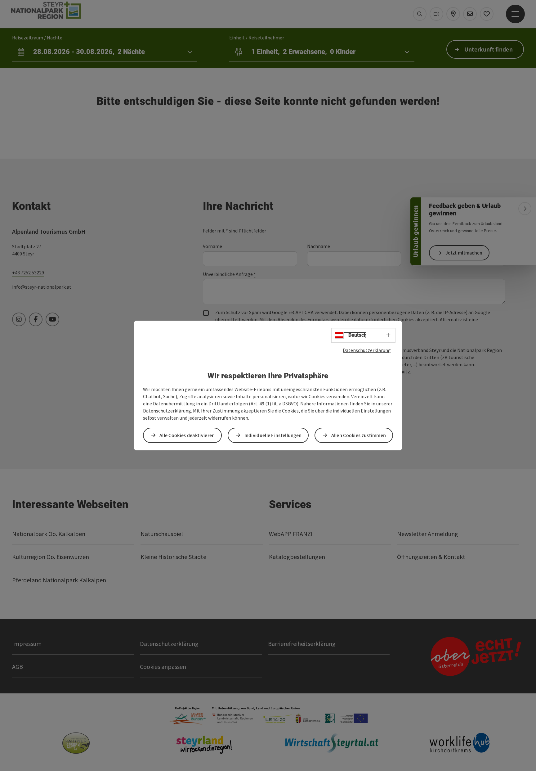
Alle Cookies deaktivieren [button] (187, 435)
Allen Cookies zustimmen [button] (358, 435)
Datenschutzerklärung (367, 350)
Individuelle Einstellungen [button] (273, 435)
